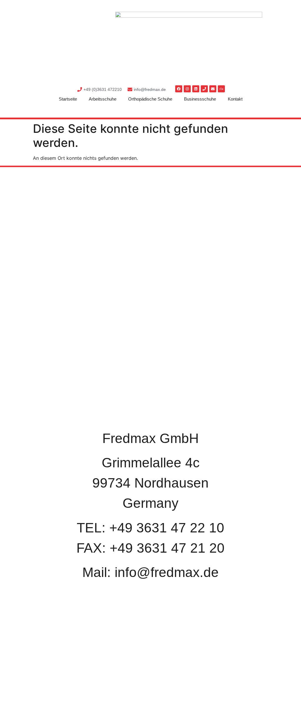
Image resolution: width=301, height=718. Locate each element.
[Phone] (204, 88)
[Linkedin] (195, 88)
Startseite (68, 98)
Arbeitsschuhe (102, 98)
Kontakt (235, 98)
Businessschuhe (200, 98)
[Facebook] (178, 88)
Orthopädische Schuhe (150, 98)
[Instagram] (187, 88)
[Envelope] (212, 88)
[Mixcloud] (221, 88)
